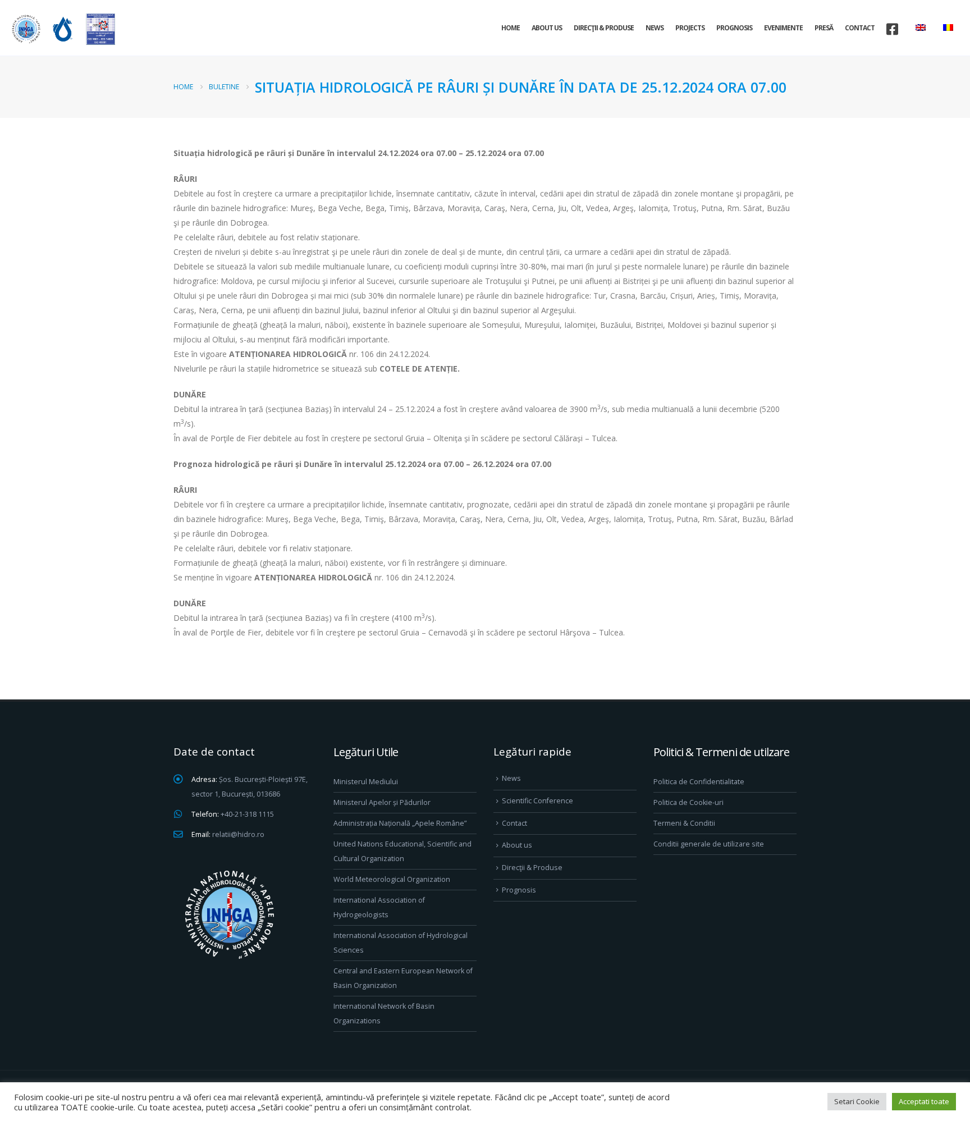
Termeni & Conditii (684, 823)
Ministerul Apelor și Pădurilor (382, 802)
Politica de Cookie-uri (688, 802)
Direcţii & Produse (604, 28)
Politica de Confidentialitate (698, 781)
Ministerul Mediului (365, 781)
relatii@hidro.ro (238, 834)
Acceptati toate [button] (924, 1101)
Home (510, 28)
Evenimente (783, 28)
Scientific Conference (537, 801)
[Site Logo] (61, 29)
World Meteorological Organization (391, 879)
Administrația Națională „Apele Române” (399, 823)
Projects (689, 28)
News (655, 28)
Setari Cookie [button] (857, 1101)
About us (547, 28)
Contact (860, 28)
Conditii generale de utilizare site (708, 844)
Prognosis (734, 28)
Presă (824, 28)
